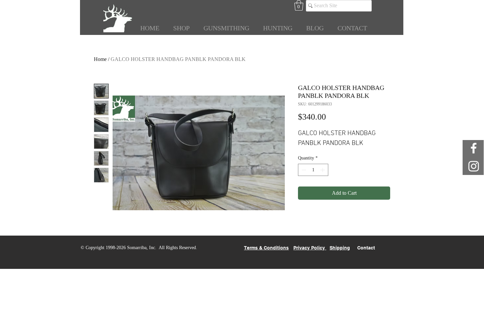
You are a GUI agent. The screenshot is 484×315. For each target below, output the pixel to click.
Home (100, 59)
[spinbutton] (313, 170)
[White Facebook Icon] (474, 148)
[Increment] (323, 170)
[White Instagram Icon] (474, 166)
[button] (298, 5)
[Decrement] (303, 170)
